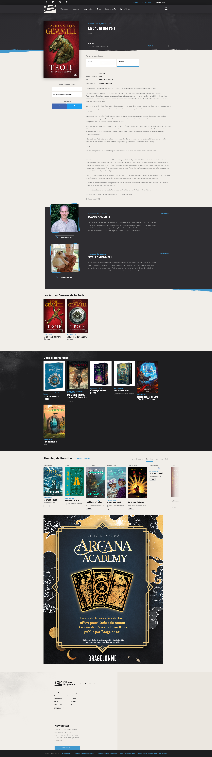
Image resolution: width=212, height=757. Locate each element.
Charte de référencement (127, 753)
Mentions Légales (66, 753)
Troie (54, 16)
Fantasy (102, 73)
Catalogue (64, 9)
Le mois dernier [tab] (137, 459)
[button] (176, 489)
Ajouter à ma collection (63, 89)
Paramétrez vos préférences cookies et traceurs (152, 753)
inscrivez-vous (67, 748)
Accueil (56, 693)
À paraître (88, 9)
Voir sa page (164, 213)
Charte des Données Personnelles (107, 753)
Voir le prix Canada (162, 45)
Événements (110, 9)
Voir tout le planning (82, 458)
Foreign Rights (161, 2)
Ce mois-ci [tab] (149, 459)
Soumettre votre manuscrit (142, 2)
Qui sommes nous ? (60, 696)
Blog (99, 9)
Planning (74, 693)
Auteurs (76, 9)
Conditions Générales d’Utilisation (84, 753)
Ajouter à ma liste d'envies (64, 94)
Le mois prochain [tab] (162, 459)
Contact (73, 698)
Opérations (125, 9)
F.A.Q (56, 701)
